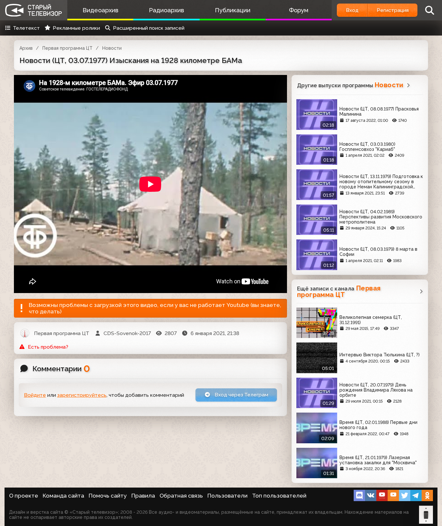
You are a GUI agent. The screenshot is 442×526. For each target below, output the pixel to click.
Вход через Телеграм (240, 395)
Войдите (35, 395)
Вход (352, 10)
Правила (143, 495)
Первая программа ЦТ (67, 48)
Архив (26, 48)
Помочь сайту (108, 495)
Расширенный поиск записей (148, 28)
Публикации (232, 10)
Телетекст (26, 28)
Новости (112, 48)
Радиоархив (166, 10)
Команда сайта (63, 495)
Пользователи (227, 495)
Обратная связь (181, 495)
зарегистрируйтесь (81, 395)
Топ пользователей (279, 495)
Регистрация (393, 10)
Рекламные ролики (76, 28)
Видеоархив (100, 10)
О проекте (23, 495)
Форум (298, 10)
